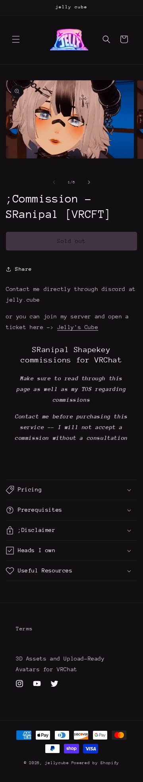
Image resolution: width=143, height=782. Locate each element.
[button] (16, 39)
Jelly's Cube (77, 327)
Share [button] (23, 269)
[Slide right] (89, 182)
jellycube (57, 763)
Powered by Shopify (96, 763)
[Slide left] (54, 182)
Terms (24, 629)
